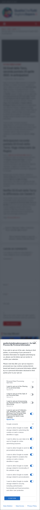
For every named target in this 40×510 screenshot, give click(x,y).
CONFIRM (12, 498)
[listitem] (20, 381)
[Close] (36, 343)
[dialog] (20, 424)
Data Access (20, 506)
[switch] (31, 387)
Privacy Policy (32, 506)
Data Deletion (7, 506)
